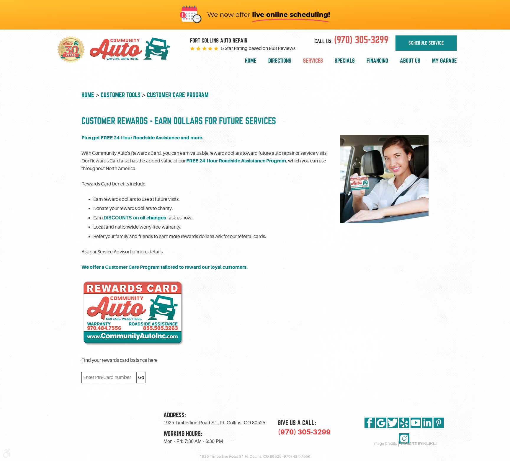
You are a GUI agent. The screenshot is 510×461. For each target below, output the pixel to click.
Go (141, 377)
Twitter (393, 423)
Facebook (369, 423)
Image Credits (385, 444)
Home (250, 60)
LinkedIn (427, 423)
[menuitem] (250, 61)
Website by (419, 444)
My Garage (444, 60)
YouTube (416, 423)
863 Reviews (282, 48)
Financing (377, 60)
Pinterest (439, 423)
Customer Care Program (177, 95)
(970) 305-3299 (304, 432)
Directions (279, 60)
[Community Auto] (134, 50)
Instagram (404, 438)
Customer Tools (120, 95)
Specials (345, 60)
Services (313, 60)
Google (381, 423)
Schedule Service (426, 43)
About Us (410, 60)
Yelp (404, 423)
